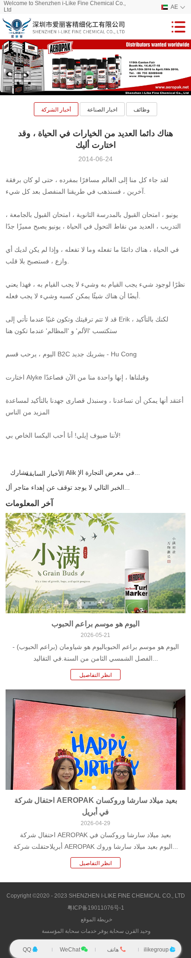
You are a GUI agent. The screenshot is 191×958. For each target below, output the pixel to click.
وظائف (142, 109)
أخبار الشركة (56, 109)
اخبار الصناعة (102, 109)
